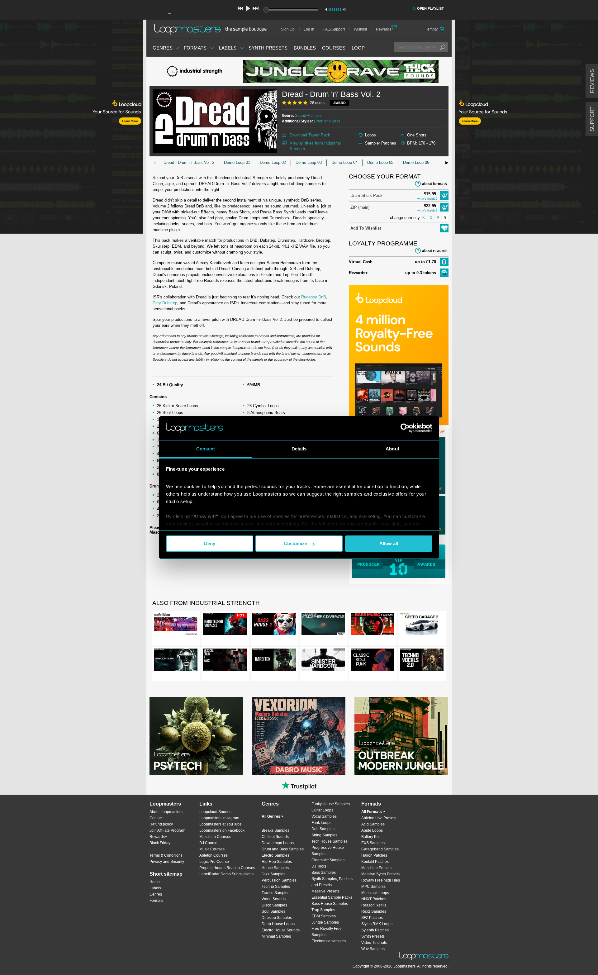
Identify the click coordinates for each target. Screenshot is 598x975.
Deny (209, 543)
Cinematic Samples (327, 860)
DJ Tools (318, 866)
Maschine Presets (376, 868)
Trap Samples (323, 910)
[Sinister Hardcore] (323, 661)
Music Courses (212, 849)
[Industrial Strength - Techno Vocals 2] (422, 661)
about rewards (435, 251)
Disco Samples (274, 905)
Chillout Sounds (275, 837)
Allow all (388, 543)
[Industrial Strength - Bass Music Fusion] (372, 625)
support (592, 119)
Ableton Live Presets (378, 818)
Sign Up (288, 29)
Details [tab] (299, 448)
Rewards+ (384, 29)
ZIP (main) (359, 207)
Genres (163, 47)
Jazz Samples (273, 874)
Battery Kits (370, 837)
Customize (295, 543)
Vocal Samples (324, 816)
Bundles (305, 47)
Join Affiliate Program (167, 830)
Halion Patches (374, 855)
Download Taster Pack (310, 135)
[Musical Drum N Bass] (225, 661)
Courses (333, 47)
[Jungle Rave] (341, 71)
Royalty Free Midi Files (380, 880)
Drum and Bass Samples (283, 849)
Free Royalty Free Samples (326, 931)
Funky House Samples (330, 804)
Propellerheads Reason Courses (227, 868)
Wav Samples (373, 949)
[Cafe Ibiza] (175, 625)
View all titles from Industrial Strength (315, 146)
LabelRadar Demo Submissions (226, 874)
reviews (592, 81)
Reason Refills (373, 905)
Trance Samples (275, 893)
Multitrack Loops (375, 893)
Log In (309, 29)
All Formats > (373, 812)
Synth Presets (268, 47)
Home (155, 882)
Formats (195, 47)
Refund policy (161, 824)
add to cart (444, 195)
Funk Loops (321, 822)
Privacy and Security (167, 861)
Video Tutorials (374, 942)
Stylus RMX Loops (376, 924)
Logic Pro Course (214, 861)
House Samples (275, 868)
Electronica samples (328, 941)
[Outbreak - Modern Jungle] (401, 736)
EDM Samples (323, 916)
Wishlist (360, 29)
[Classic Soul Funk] (372, 661)
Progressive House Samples (327, 850)
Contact (156, 818)
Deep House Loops (278, 924)
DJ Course (208, 843)
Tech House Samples (329, 841)
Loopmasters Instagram (219, 818)
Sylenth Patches (375, 930)
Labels (227, 47)
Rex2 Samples (373, 911)
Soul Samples (273, 911)
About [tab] (392, 448)
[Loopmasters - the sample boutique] (212, 29)
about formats (434, 184)
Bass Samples (323, 872)
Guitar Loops (322, 810)
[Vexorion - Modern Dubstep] (298, 736)
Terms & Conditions (166, 855)
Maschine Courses (215, 837)
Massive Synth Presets (380, 874)
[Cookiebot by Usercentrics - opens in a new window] (405, 428)
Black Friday (160, 843)
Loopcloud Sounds (215, 812)
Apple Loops (372, 830)
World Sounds (274, 899)
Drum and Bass (327, 121)
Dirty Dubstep (165, 303)
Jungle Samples (325, 922)
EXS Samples (373, 843)
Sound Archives (308, 115)
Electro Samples (275, 855)
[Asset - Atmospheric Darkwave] (323, 625)
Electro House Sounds (281, 930)
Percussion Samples (279, 880)
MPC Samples (373, 886)
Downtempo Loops (278, 843)
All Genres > (272, 816)
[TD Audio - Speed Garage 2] (422, 625)
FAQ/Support (334, 29)
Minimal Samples (276, 936)
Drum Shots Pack (366, 195)
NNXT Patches (373, 899)
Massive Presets (325, 891)
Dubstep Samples (277, 918)
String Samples (324, 835)
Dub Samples (323, 829)
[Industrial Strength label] (196, 72)
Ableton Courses (213, 855)
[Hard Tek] (274, 661)
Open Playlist (430, 8)
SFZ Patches (372, 918)
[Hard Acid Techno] (175, 661)
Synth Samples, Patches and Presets (332, 882)
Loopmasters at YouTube (220, 824)
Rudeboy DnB (313, 297)
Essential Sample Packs (331, 897)
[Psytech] (196, 736)
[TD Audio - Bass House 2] (274, 625)
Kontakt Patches (375, 861)
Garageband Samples (380, 849)
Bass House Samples (329, 903)
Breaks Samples (275, 830)
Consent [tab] (205, 448)
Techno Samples (276, 886)
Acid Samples (373, 824)
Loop (360, 47)
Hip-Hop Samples (277, 861)
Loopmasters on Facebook (221, 830)
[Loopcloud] (71, 128)
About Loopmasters (166, 812)
